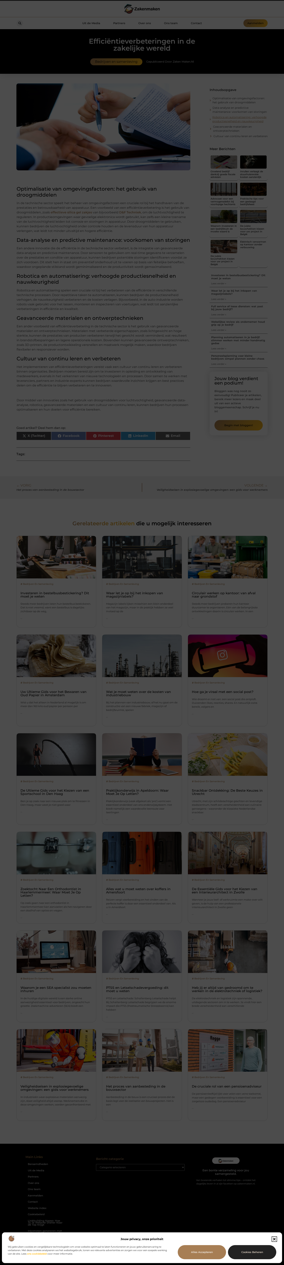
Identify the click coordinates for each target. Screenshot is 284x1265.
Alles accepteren (202, 1252)
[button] (274, 1239)
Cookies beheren (252, 1252)
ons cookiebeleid (37, 1253)
